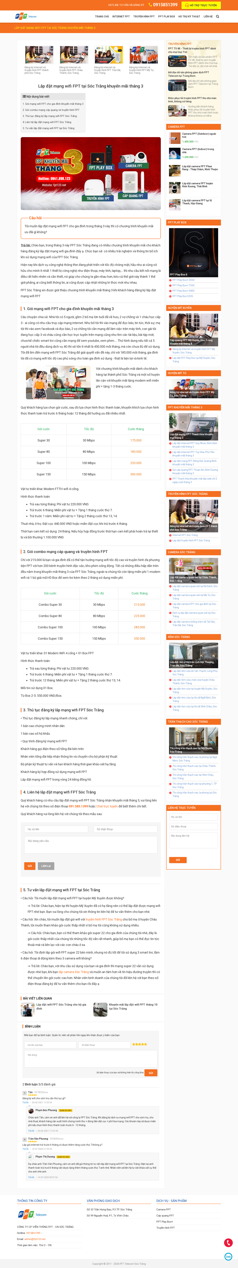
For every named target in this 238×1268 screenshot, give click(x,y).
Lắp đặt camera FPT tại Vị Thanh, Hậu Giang (197, 202)
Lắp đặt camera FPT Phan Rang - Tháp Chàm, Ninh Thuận (200, 168)
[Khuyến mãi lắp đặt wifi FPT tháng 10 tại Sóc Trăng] (100, 1010)
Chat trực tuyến (107, 806)
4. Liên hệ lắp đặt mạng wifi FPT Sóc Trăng (47, 122)
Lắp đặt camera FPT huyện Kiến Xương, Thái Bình (197, 185)
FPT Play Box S (178, 274)
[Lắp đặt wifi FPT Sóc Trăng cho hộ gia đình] (28, 1010)
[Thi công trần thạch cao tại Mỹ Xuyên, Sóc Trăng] (193, 740)
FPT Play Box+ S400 (183, 290)
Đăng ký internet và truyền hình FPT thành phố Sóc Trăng (37, 70)
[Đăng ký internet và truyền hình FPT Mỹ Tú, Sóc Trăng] (144, 54)
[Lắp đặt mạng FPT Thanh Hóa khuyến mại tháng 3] (193, 426)
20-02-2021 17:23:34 (42, 1102)
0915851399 (165, 4)
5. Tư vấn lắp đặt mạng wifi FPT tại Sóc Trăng (48, 128)
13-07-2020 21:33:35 (42, 1149)
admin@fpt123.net (34, 1239)
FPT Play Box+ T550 (183, 285)
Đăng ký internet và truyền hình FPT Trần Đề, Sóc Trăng (107, 70)
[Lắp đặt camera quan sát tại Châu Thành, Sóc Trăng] (193, 570)
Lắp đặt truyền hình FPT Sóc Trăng (191, 540)
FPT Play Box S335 (182, 296)
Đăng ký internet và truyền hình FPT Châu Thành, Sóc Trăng (71, 70)
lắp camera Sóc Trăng (74, 972)
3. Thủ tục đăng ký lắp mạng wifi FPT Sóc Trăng (50, 116)
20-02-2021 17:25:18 (48, 1130)
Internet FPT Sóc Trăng (185, 535)
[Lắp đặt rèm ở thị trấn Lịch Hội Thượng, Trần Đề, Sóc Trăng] (193, 655)
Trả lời (25, 1102)
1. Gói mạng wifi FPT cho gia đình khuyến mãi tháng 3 (53, 103)
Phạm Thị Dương (52, 1156)
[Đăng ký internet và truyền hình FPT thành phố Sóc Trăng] (39, 54)
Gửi (30, 866)
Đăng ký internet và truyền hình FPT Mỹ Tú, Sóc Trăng (141, 70)
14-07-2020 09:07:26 (48, 1177)
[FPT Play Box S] (193, 252)
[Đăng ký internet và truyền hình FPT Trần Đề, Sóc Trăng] (109, 54)
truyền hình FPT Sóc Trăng (104, 919)
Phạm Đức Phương (53, 1110)
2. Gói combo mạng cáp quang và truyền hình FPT (51, 110)
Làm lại (46, 866)
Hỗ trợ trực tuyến (203, 5)
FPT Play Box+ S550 (183, 280)
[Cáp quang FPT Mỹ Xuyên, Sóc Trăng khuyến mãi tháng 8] (193, 329)
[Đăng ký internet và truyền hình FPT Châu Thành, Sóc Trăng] (74, 54)
